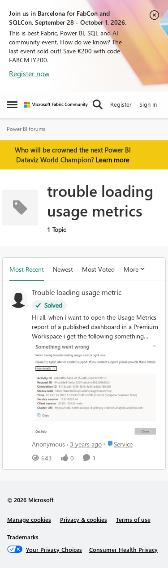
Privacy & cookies (83, 519)
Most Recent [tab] (26, 269)
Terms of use (133, 519)
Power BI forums (26, 129)
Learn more (112, 159)
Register (121, 104)
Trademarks (23, 537)
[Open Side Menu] (12, 104)
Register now (29, 73)
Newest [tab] (63, 269)
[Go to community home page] (56, 105)
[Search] (97, 104)
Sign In (148, 104)
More (131, 269)
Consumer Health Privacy (123, 549)
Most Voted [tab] (98, 269)
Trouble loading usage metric (76, 292)
